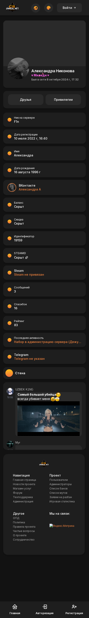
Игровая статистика (62, 501)
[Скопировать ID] (26, 257)
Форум (17, 492)
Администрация (23, 501)
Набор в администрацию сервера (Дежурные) (47, 342)
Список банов (58, 488)
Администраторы (60, 484)
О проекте (20, 535)
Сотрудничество (24, 539)
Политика (19, 522)
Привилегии (63, 99)
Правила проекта (24, 526)
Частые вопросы (24, 531)
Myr (17, 442)
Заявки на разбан (60, 497)
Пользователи (58, 479)
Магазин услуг (22, 488)
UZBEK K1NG (24, 389)
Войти (67, 7)
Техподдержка (23, 497)
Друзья (25, 99)
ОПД (16, 518)
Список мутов (58, 492)
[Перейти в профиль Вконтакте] (12, 187)
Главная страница (24, 479)
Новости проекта (24, 484)
